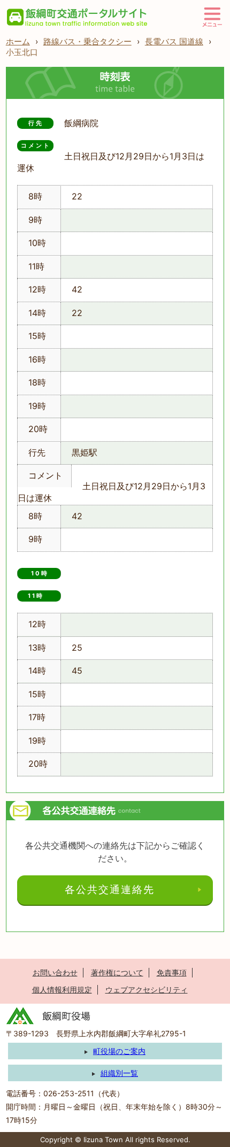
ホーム (18, 41)
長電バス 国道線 (174, 41)
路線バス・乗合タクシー (87, 41)
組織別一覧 (119, 1072)
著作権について (117, 972)
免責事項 (172, 972)
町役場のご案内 (119, 1051)
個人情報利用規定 (62, 989)
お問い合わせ (55, 972)
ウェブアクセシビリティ (146, 989)
